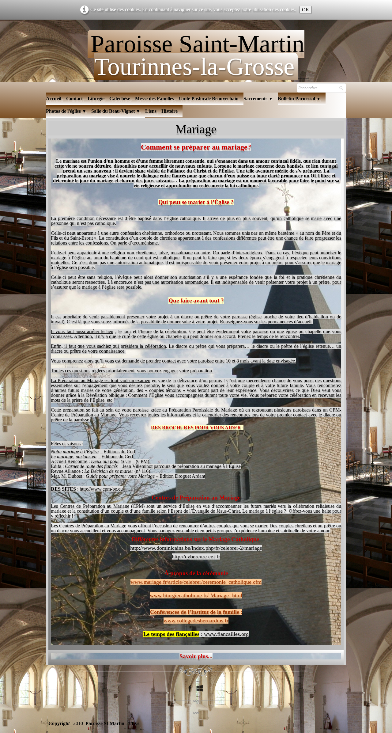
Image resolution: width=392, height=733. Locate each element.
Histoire (169, 111)
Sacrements (258, 98)
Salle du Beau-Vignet (115, 111)
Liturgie (96, 98)
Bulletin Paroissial (299, 98)
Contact (74, 98)
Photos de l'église (66, 111)
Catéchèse (119, 98)
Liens (150, 111)
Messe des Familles (154, 98)
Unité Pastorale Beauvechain (209, 98)
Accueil (53, 98)
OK (305, 9)
